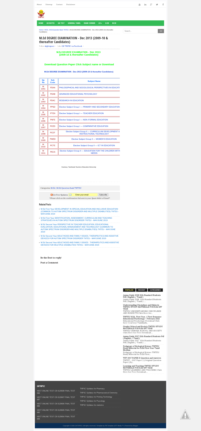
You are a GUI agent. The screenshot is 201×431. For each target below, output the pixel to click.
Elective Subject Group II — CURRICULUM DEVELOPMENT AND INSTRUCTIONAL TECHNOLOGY (94, 132)
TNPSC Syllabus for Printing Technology (96, 397)
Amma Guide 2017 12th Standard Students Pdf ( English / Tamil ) (143, 337)
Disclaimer (70, 4)
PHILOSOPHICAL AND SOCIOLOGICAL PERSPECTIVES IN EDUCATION (91, 87)
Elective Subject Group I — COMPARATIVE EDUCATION (83, 126)
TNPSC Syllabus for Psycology (92, 401)
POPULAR (129, 290)
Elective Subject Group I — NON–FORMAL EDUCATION (83, 120)
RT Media (118, 425)
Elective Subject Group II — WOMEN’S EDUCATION (94, 139)
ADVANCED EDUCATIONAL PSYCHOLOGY (78, 94)
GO (161, 31)
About (39, 4)
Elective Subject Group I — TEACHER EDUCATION (81, 113)
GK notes (50, 23)
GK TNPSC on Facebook (72, 46)
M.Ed (114, 23)
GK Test (61, 23)
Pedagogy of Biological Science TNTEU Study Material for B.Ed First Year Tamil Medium (141, 348)
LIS (100, 23)
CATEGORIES (155, 290)
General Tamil (74, 23)
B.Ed (107, 23)
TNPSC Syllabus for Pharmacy (92, 389)
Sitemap (49, 4)
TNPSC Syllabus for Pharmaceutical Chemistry (98, 393)
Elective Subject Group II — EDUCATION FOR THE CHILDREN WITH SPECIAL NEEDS (94, 152)
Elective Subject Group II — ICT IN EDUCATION (94, 145)
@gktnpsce (49, 46)
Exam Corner (89, 23)
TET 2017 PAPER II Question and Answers (142, 358)
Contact (59, 4)
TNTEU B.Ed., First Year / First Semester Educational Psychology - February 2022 (142, 318)
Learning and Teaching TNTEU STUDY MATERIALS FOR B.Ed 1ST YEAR (141, 367)
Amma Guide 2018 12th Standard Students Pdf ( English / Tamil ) (142, 296)
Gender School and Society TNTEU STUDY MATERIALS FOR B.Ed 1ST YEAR (143, 327)
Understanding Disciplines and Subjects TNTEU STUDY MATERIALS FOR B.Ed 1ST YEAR (142, 307)
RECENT (141, 290)
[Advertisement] (143, 76)
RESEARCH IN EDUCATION (71, 100)
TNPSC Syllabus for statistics (92, 405)
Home (41, 23)
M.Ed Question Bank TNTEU (59, 30)
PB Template (109, 425)
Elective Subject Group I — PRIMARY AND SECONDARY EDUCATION (89, 107)
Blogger (135, 425)
